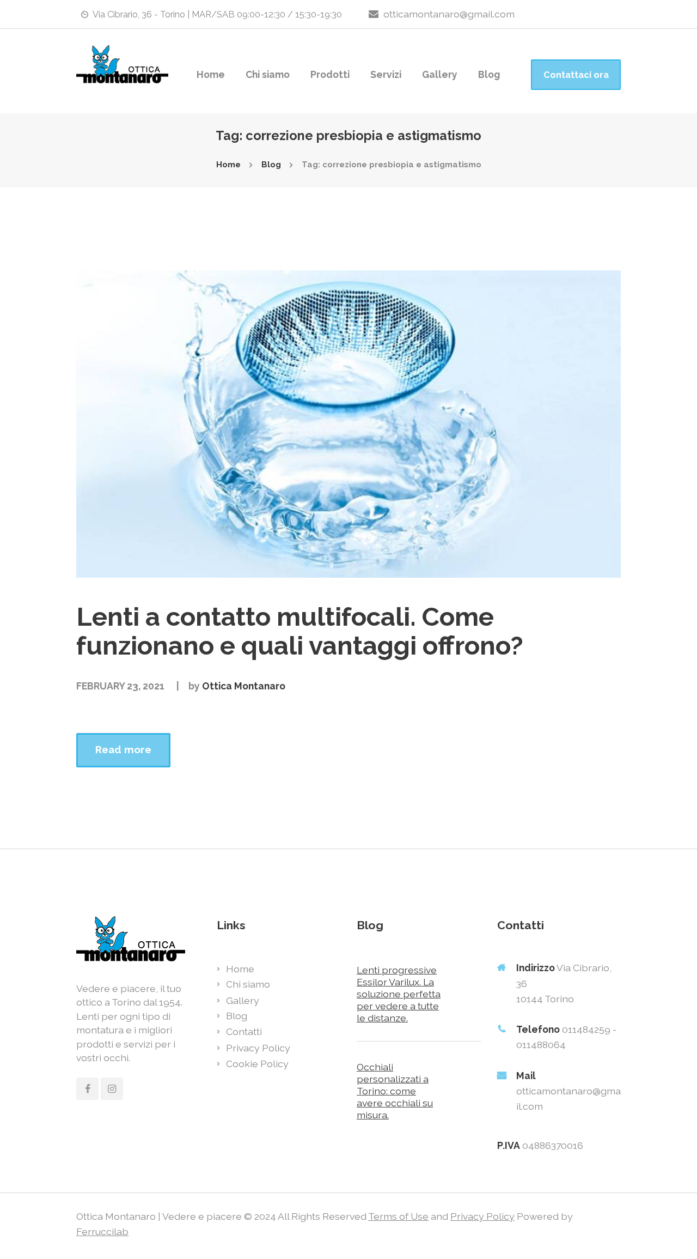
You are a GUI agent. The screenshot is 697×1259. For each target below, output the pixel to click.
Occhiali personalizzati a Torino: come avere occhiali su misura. (395, 1091)
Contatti (244, 1031)
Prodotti (330, 74)
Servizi (385, 74)
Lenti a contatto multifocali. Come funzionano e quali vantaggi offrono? (299, 630)
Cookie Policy (257, 1063)
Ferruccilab (102, 1231)
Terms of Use (398, 1216)
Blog (489, 74)
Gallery (439, 74)
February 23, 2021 (120, 686)
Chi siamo (268, 74)
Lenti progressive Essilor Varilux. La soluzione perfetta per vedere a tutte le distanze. (399, 994)
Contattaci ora (576, 75)
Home (211, 74)
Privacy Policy (258, 1048)
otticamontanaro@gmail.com (449, 14)
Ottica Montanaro (243, 686)
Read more (123, 749)
